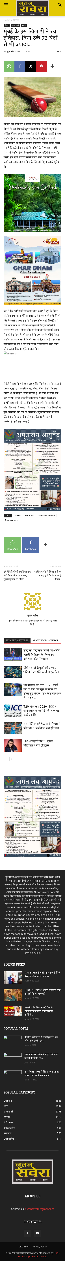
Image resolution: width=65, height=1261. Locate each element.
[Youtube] (37, 1233)
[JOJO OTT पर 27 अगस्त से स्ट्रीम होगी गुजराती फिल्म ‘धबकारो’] (13, 995)
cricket (18, 515)
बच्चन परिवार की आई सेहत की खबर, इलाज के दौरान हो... (41, 1056)
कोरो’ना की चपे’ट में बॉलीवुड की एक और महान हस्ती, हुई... (41, 1039)
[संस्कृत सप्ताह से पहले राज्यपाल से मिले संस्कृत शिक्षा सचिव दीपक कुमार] (13, 977)
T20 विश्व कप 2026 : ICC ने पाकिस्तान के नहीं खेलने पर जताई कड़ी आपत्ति (41, 711)
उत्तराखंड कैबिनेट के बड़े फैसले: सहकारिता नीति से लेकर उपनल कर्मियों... (39, 1011)
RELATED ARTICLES (17, 640)
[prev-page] (6, 759)
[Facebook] (19, 66)
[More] (52, 66)
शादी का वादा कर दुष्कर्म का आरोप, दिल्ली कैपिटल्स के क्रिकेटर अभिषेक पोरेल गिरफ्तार (41, 655)
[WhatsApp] (9, 66)
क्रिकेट (16, 20)
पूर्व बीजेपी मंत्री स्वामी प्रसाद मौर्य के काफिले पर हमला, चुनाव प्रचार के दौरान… (17, 575)
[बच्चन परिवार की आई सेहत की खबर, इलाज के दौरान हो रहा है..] (13, 1058)
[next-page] (11, 759)
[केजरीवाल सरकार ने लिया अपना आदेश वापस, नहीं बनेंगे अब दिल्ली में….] (13, 1075)
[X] (30, 66)
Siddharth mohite (46, 515)
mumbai (29, 515)
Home (7, 20)
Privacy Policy (40, 1246)
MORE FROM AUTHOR (45, 640)
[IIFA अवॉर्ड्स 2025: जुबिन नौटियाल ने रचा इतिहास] (13, 745)
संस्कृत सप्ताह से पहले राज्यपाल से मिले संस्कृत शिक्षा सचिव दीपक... (42, 975)
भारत (24, 25)
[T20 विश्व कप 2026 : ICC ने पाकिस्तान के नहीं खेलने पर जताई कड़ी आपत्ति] (13, 710)
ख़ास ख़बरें (15, 25)
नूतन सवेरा (10, 51)
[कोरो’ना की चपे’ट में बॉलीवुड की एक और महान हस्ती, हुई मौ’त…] (13, 1040)
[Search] (60, 5)
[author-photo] (32, 610)
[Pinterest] (41, 66)
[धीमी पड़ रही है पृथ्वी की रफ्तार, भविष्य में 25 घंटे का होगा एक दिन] (13, 672)
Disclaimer (24, 1246)
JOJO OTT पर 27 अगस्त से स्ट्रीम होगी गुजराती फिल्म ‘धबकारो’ (42, 992)
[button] (6, 5)
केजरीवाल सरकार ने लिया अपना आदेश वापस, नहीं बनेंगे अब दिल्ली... (42, 1074)
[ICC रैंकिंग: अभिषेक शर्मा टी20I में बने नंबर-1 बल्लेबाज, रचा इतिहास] (13, 728)
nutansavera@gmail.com (39, 1209)
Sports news (11, 520)
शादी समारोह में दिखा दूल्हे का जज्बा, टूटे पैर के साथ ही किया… (47, 575)
